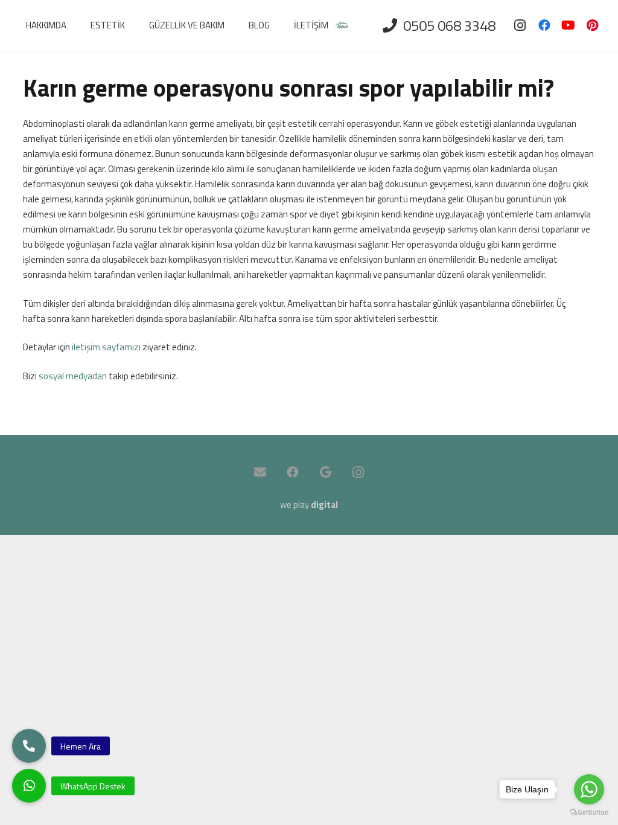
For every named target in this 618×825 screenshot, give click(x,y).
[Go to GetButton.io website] (589, 813)
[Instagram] (520, 25)
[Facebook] (544, 25)
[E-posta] (260, 472)
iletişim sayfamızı (106, 347)
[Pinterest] (593, 25)
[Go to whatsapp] (589, 789)
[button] (29, 786)
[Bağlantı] (341, 25)
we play (309, 505)
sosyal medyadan (73, 376)
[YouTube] (568, 25)
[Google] (325, 472)
